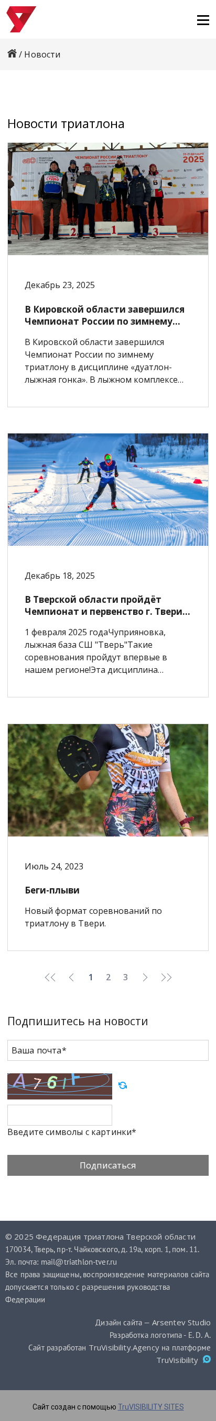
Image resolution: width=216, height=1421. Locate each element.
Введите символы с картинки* (71, 1132)
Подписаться (108, 1165)
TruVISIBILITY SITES (151, 1407)
